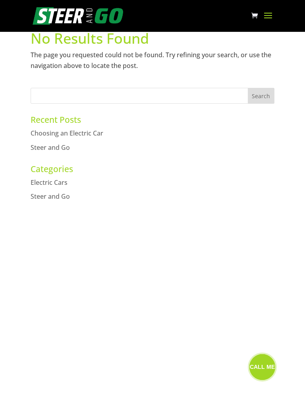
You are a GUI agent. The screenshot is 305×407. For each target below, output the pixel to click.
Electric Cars (49, 182)
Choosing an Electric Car (67, 133)
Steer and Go (50, 147)
